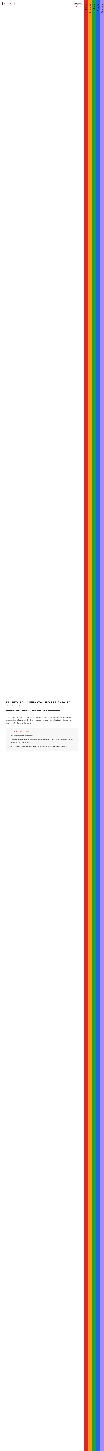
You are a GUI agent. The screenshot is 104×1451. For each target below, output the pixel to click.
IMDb (19, 706)
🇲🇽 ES (5, 3)
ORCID (25, 706)
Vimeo (14, 706)
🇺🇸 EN (11, 3)
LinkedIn (8, 706)
